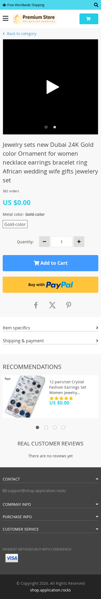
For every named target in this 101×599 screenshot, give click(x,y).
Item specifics (16, 328)
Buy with (36, 284)
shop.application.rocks (50, 590)
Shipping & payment (23, 341)
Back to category (21, 33)
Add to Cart (53, 263)
